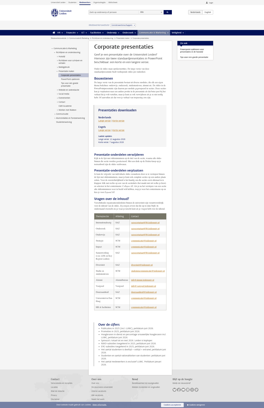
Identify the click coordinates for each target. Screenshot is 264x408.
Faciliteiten (95, 32)
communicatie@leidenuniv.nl (143, 240)
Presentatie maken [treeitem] (66, 71)
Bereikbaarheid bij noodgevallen (145, 383)
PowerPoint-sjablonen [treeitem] (70, 79)
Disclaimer (55, 399)
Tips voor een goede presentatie (194, 57)
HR (58, 32)
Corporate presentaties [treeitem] (71, 75)
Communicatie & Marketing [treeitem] (65, 48)
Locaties (54, 387)
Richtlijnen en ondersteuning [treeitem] (68, 52)
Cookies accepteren (172, 405)
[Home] (53, 32)
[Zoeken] (168, 12)
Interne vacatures (98, 391)
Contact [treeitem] (62, 102)
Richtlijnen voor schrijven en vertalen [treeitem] (70, 61)
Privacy (54, 395)
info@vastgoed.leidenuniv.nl (143, 285)
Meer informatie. (100, 404)
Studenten (72, 2)
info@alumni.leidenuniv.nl (142, 279)
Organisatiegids (99, 2)
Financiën (71, 32)
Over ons (95, 383)
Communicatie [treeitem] (62, 114)
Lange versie (104, 120)
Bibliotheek (112, 2)
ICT (82, 32)
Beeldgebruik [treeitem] (64, 67)
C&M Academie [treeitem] (65, 106)
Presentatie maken (123, 38)
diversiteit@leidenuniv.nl (142, 264)
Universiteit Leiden (58, 2)
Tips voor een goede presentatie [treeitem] (69, 84)
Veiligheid (176, 32)
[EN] (207, 12)
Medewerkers (84, 2)
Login (211, 3)
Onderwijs (112, 32)
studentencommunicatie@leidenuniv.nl (148, 270)
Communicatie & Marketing (152, 32)
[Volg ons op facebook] (179, 390)
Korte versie (118, 120)
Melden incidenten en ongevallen (146, 387)
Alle (142, 12)
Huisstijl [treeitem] (62, 56)
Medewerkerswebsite (58, 38)
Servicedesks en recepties (61, 383)
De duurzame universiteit (102, 387)
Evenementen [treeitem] (64, 98)
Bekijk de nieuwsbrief (182, 383)
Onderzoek (128, 32)
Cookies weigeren (197, 405)
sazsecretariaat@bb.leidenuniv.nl (145, 222)
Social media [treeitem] (64, 94)
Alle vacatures (97, 395)
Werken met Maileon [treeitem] (67, 110)
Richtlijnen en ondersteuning (102, 38)
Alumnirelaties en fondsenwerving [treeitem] (70, 118)
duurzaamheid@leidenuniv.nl (144, 292)
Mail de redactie (57, 391)
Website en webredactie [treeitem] (69, 90)
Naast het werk (97, 399)
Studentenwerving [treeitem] (64, 122)
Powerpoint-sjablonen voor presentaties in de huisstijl (192, 50)
